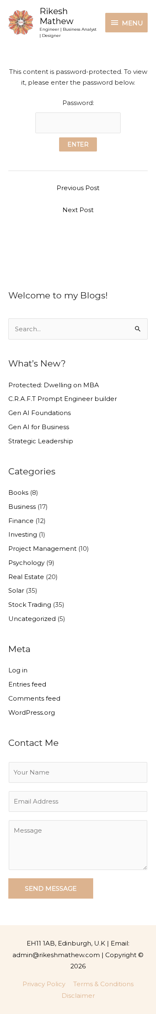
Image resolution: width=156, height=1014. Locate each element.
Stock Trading (29, 604)
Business (22, 507)
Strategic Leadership (40, 441)
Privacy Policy (43, 984)
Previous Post (78, 188)
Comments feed (34, 698)
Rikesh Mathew (57, 16)
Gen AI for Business (38, 427)
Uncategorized (32, 619)
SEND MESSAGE (51, 888)
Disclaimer (78, 995)
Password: (78, 103)
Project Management (42, 548)
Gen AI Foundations (39, 413)
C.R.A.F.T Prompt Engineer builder (62, 399)
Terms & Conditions (103, 984)
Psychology (26, 563)
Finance (21, 521)
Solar (16, 590)
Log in (17, 670)
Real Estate (26, 577)
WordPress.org (31, 712)
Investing (22, 534)
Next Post (78, 210)
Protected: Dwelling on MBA (53, 385)
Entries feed (27, 684)
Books (18, 492)
